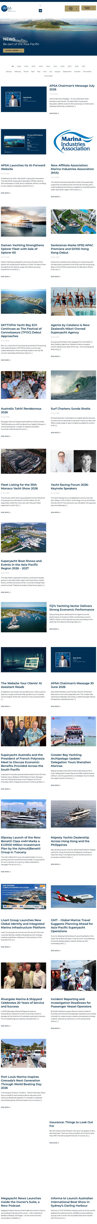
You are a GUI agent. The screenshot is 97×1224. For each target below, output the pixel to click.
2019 (69, 66)
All (13, 66)
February (17, 71)
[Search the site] (40, 5)
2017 (83, 66)
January (9, 71)
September (67, 71)
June (45, 71)
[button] (40, 10)
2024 (34, 66)
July (50, 71)
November (87, 71)
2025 (26, 66)
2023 (41, 66)
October (77, 71)
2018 (76, 66)
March (26, 71)
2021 (55, 66)
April (33, 71)
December (48, 76)
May (38, 71)
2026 (19, 66)
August (57, 71)
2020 (62, 66)
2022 (48, 66)
